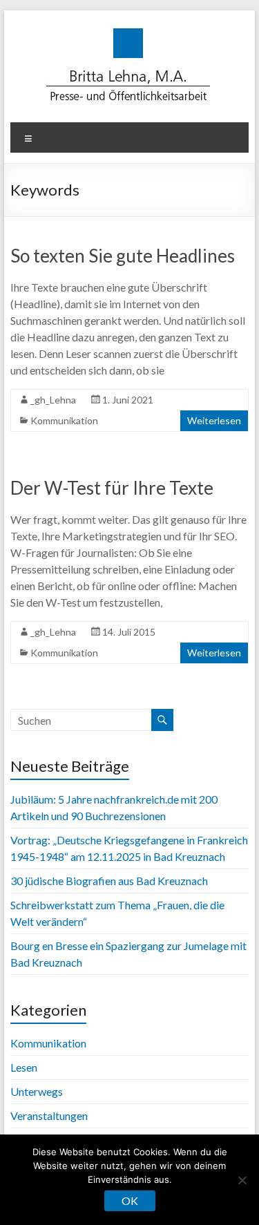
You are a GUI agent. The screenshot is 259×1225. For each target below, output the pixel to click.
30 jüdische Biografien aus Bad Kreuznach (109, 880)
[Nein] (242, 1180)
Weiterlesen (214, 420)
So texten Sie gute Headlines (122, 256)
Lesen (23, 1067)
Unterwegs (36, 1091)
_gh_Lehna (53, 400)
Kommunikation (64, 420)
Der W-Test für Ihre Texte (111, 488)
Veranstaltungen (49, 1115)
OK (130, 1200)
